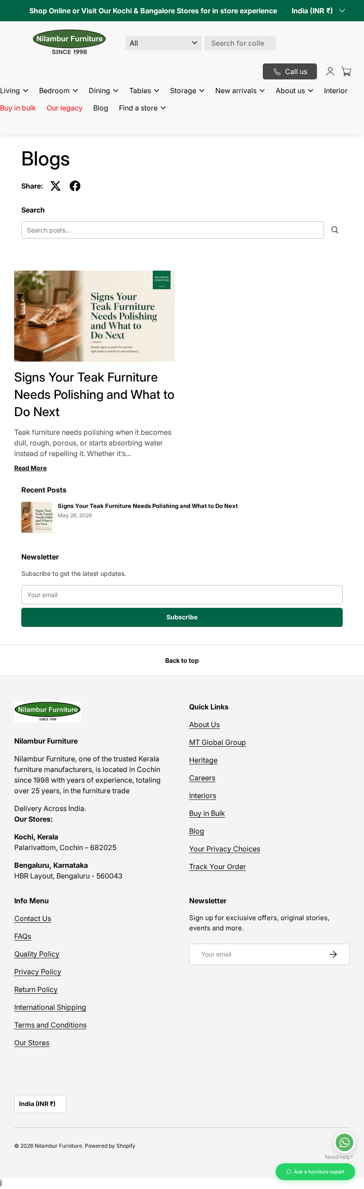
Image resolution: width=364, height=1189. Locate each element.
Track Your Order (217, 866)
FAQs (22, 936)
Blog (100, 107)
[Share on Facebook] (75, 186)
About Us (204, 724)
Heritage (203, 760)
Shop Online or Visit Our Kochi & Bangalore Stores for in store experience (153, 10)
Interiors (202, 795)
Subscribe (182, 617)
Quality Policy (36, 953)
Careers (202, 777)
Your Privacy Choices (224, 848)
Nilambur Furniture (58, 1145)
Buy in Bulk (207, 813)
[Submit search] (335, 230)
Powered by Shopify (110, 1145)
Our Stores (31, 1042)
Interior (336, 90)
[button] (346, 71)
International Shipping (50, 1007)
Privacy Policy (37, 971)
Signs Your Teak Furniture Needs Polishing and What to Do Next (94, 394)
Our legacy (65, 107)
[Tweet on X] (55, 186)
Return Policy (36, 989)
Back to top (182, 660)
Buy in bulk (18, 107)
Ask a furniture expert (319, 1172)
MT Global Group (217, 742)
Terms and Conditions (50, 1024)
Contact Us (32, 918)
